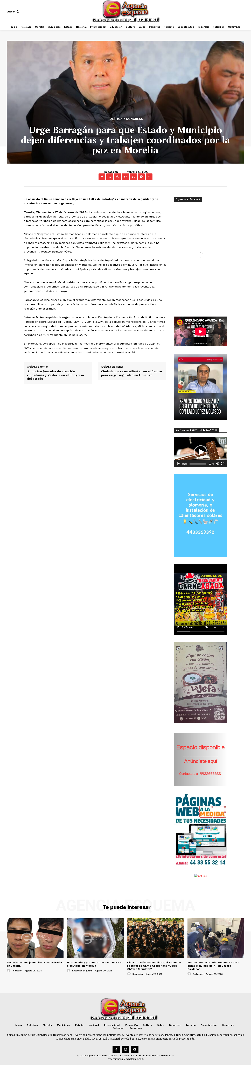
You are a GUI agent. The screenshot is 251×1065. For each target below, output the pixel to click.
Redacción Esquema (82, 970)
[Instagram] (125, 1049)
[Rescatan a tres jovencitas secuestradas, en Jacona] (35, 938)
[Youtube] (134, 1049)
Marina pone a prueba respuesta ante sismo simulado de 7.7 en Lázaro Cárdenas (213, 966)
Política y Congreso (125, 118)
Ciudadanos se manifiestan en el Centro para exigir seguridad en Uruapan (131, 373)
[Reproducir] (178, 463)
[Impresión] (133, 176)
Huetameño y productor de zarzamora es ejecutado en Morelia (95, 964)
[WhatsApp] (117, 176)
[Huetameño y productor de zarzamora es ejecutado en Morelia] (95, 938)
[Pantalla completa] (223, 463)
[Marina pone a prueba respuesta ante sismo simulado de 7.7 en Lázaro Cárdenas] (215, 938)
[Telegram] (141, 176)
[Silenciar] (217, 463)
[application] (200, 452)
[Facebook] (102, 176)
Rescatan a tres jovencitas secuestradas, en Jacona (35, 964)
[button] (14, 11)
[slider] (198, 464)
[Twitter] (109, 176)
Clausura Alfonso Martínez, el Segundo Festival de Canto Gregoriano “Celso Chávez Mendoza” (154, 966)
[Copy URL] (149, 176)
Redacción (111, 171)
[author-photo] (9, 970)
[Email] (125, 176)
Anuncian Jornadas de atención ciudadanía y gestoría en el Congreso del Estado (55, 375)
